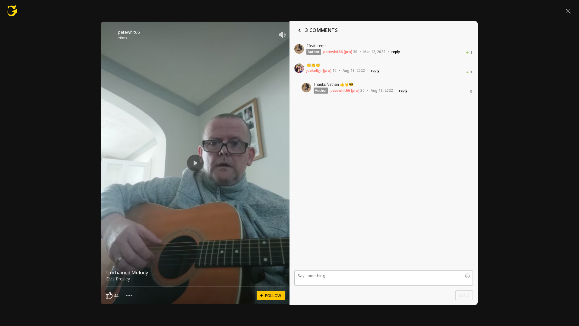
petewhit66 (129, 32)
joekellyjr (314, 70)
